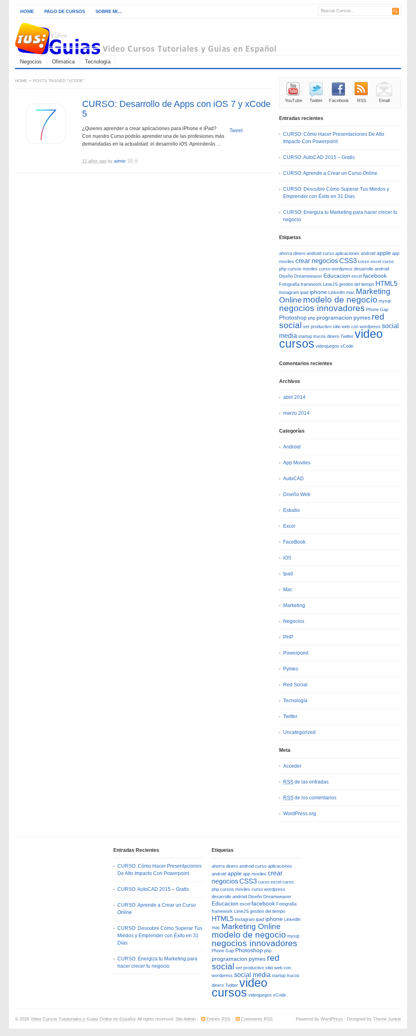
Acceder (292, 766)
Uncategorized (299, 732)
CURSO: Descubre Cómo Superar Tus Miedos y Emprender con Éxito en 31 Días (159, 935)
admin (120, 161)
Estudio (291, 510)
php (311, 318)
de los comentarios (309, 798)
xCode (346, 346)
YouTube (293, 100)
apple (384, 253)
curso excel (369, 261)
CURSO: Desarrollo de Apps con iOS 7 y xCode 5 (176, 109)
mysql (384, 300)
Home (27, 11)
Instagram (289, 292)
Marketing (294, 605)
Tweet (236, 130)
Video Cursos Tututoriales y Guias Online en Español (82, 1018)
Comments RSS (257, 1018)
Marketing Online (251, 926)
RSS (361, 100)
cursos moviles (303, 268)
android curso (320, 253)
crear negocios (316, 260)
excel (356, 276)
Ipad (288, 574)
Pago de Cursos (64, 11)
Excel (289, 526)
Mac (287, 589)
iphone (318, 292)
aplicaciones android (355, 253)
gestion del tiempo (356, 284)
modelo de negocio (340, 299)
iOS (287, 558)
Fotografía (289, 284)
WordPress (332, 1018)
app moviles (254, 873)
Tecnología (97, 62)
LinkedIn (336, 292)
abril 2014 (294, 397)
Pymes (290, 669)
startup (305, 336)
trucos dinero (326, 336)
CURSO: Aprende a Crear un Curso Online (330, 173)
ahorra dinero (292, 253)
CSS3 (348, 261)
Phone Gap (377, 309)
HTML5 (386, 283)
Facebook (339, 100)
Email (384, 100)
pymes (361, 318)
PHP (288, 637)
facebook (375, 276)
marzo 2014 (296, 413)
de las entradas (306, 782)
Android (292, 447)
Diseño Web (296, 494)
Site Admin (186, 1018)
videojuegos (327, 346)
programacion (334, 318)
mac (350, 292)
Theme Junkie (387, 1018)
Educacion (336, 276)
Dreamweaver (308, 276)
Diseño (286, 276)
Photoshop (293, 318)
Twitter (316, 100)
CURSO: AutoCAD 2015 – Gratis (319, 157)
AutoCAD (293, 478)
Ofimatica (63, 62)
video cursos (239, 987)
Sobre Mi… (108, 11)
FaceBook (294, 542)
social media (252, 974)
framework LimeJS (319, 284)
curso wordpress (336, 268)
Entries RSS (218, 1018)
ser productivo (317, 326)
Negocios (31, 62)
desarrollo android (371, 268)
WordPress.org (299, 813)
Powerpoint (295, 653)
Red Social (295, 685)
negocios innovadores (322, 308)
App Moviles (296, 463)
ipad (304, 292)
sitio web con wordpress (357, 326)
